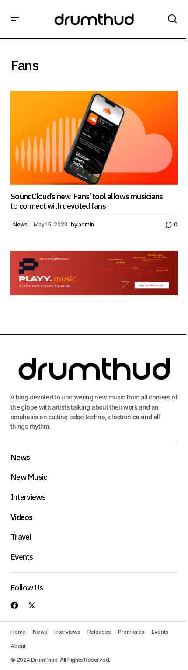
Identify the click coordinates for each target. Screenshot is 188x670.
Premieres (131, 631)
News (20, 224)
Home (18, 631)
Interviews (27, 497)
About (18, 646)
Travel (20, 537)
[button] (14, 19)
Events (21, 557)
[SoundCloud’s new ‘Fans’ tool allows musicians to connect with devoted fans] (94, 138)
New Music (28, 477)
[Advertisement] (94, 273)
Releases (99, 631)
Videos (21, 517)
